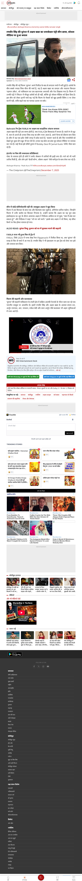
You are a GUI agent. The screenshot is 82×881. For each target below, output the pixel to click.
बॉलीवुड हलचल (15, 575)
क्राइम (9, 721)
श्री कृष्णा (10, 798)
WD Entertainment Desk (23, 79)
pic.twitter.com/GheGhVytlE (55, 165)
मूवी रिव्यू (10, 750)
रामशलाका (11, 855)
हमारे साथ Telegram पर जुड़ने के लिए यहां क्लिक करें (59, 377)
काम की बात (11, 715)
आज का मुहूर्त (12, 838)
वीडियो (11, 595)
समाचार (3, 8)
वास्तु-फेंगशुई (11, 848)
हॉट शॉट (10, 743)
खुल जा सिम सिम (13, 760)
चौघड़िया (10, 858)
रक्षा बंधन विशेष (39, 8)
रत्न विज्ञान (11, 868)
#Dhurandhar (38, 165)
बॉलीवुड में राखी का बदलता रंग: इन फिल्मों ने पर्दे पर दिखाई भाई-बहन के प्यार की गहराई (12, 589)
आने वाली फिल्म (12, 763)
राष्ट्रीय (9, 685)
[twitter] (38, 666)
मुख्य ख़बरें (11, 681)
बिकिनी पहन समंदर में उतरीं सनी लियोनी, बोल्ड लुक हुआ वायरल (12, 643)
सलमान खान (11, 770)
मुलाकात (10, 780)
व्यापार (10, 728)
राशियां (10, 841)
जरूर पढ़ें (12, 628)
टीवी (9, 776)
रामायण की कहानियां (13, 399)
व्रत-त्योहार (11, 808)
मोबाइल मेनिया (12, 731)
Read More (24, 347)
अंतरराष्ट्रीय (11, 688)
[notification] (79, 3)
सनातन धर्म (11, 795)
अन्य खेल (10, 823)
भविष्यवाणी (11, 791)
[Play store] (75, 3)
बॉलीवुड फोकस (12, 766)
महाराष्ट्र (10, 708)
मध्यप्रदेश (10, 698)
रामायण (10, 801)
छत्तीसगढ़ (10, 701)
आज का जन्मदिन (12, 835)
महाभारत (10, 805)
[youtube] (43, 666)
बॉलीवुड (11, 8)
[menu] (3, 3)
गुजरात (10, 705)
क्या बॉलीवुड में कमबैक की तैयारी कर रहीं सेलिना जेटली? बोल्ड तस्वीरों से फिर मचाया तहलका (70, 643)
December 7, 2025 (50, 170)
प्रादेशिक (10, 695)
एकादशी (10, 788)
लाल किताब (11, 845)
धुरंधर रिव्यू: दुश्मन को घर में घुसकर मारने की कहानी (40, 228)
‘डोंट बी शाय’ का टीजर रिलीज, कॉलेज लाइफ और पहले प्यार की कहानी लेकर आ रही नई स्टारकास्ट (27, 589)
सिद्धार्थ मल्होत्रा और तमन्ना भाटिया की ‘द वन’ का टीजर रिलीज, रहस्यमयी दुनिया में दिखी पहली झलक (56, 589)
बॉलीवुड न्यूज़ (24, 24)
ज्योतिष (56, 8)
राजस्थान (10, 711)
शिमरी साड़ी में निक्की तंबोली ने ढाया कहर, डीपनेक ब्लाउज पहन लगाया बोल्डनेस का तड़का (41, 643)
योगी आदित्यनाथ (12, 675)
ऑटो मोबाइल (11, 718)
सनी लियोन (11, 773)
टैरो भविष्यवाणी (12, 851)
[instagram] (48, 666)
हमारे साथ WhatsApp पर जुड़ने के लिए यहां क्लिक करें (23, 377)
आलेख (10, 753)
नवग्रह (9, 865)
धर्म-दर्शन (10, 811)
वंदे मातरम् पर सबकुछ (24, 8)
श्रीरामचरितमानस (67, 8)
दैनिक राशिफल (12, 831)
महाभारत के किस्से (67, 395)
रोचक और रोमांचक (28, 399)
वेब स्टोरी (10, 746)
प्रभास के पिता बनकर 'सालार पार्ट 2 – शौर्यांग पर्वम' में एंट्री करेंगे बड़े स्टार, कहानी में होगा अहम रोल (41, 589)
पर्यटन (9, 756)
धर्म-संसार (56, 395)
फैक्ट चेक (10, 725)
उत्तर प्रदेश (11, 678)
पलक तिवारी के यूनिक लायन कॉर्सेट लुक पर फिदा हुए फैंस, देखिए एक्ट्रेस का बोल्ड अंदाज (27, 643)
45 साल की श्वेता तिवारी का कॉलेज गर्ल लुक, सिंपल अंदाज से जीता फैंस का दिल (56, 643)
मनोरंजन (9, 24)
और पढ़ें (58, 370)
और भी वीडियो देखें (13, 598)
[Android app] (15, 654)
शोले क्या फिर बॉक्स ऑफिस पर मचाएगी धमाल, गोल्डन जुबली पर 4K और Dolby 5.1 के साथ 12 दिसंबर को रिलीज (41, 389)
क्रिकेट (49, 8)
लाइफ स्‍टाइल (47, 395)
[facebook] (34, 666)
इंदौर (9, 691)
